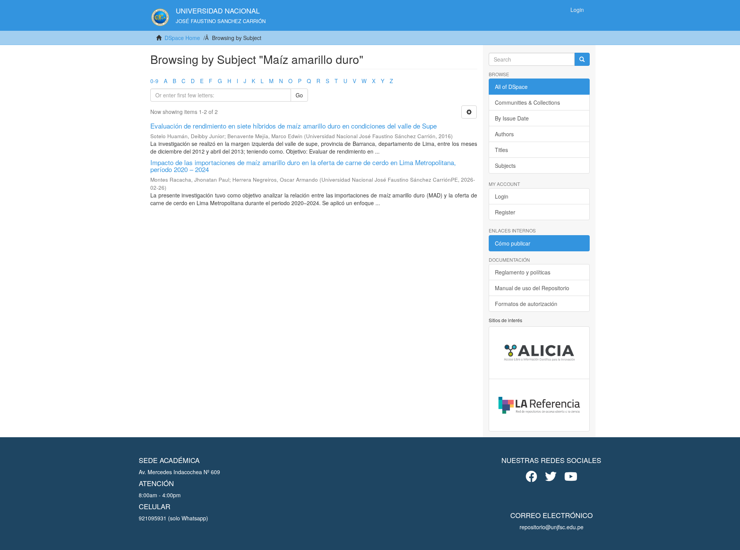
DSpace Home (182, 38)
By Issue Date (512, 118)
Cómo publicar (512, 243)
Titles (501, 150)
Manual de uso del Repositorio (532, 288)
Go (299, 95)
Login (501, 196)
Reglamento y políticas (522, 272)
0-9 (154, 81)
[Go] (582, 59)
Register (505, 212)
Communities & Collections (527, 102)
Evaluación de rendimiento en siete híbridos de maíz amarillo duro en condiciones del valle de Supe (293, 125)
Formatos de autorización (526, 304)
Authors (504, 134)
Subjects (505, 165)
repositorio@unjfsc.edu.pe (552, 527)
